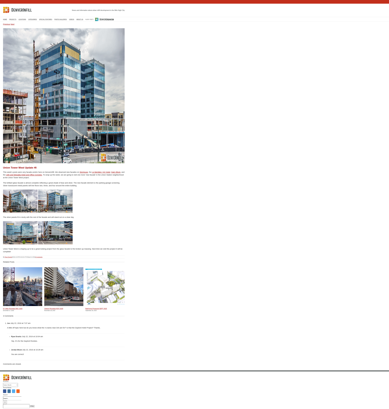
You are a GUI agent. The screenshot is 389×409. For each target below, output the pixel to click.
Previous (6, 24)
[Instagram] (9, 391)
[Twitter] (13, 391)
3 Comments (38, 257)
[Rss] (18, 391)
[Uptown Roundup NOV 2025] (69, 305)
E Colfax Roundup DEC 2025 (12, 308)
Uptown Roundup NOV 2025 (53, 308)
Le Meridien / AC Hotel (101, 172)
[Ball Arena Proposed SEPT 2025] (110, 305)
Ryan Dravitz (8, 257)
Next (12, 24)
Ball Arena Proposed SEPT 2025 (96, 308)
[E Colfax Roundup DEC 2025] (28, 305)
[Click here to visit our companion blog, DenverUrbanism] (99, 19)
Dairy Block (115, 172)
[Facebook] (4, 391)
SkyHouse (84, 172)
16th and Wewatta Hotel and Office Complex (24, 175)
